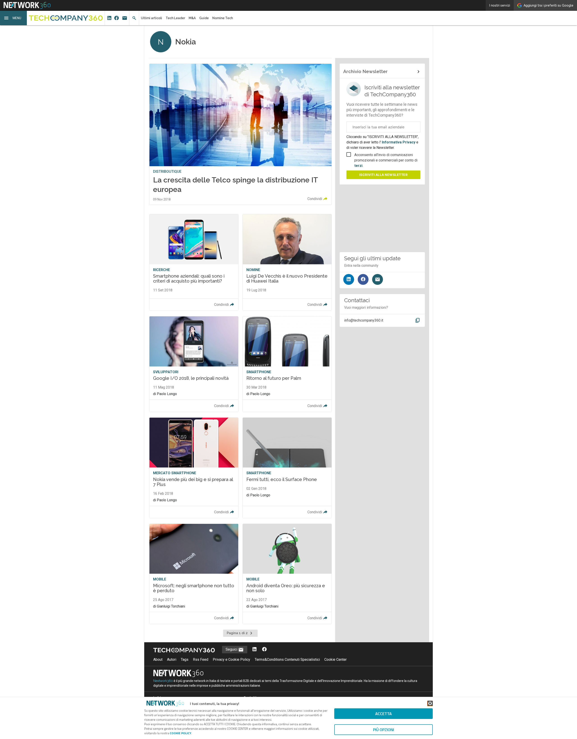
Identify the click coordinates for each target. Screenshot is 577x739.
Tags (184, 659)
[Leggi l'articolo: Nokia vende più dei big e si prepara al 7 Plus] (193, 468)
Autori (171, 659)
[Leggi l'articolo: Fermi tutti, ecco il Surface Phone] (287, 468)
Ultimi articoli (151, 18)
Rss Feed (200, 659)
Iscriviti (383, 175)
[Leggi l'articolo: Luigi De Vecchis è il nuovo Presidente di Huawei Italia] (287, 262)
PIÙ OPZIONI (383, 730)
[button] (13, 18)
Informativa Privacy (398, 142)
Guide (204, 18)
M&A (192, 18)
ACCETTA (383, 714)
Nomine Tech (222, 18)
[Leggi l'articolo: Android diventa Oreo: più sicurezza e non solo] (287, 574)
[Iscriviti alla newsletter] (377, 279)
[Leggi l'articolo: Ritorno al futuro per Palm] (287, 364)
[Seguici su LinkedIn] (348, 279)
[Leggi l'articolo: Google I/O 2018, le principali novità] (193, 364)
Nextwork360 (163, 681)
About (158, 659)
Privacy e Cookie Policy (231, 659)
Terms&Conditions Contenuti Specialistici (287, 659)
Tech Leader (175, 18)
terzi (358, 165)
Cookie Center (335, 659)
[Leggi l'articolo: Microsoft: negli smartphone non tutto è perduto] (193, 574)
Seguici (232, 649)
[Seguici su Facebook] (363, 279)
